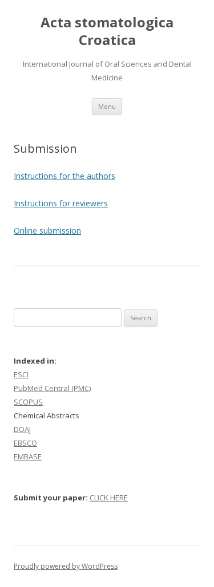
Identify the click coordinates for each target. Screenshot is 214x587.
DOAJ (22, 429)
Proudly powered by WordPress (66, 566)
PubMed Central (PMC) (52, 388)
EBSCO (25, 443)
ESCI (21, 374)
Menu (107, 106)
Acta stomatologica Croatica (107, 31)
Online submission (47, 230)
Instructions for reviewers (61, 203)
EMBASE (28, 456)
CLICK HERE (109, 497)
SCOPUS (28, 402)
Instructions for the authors (64, 175)
